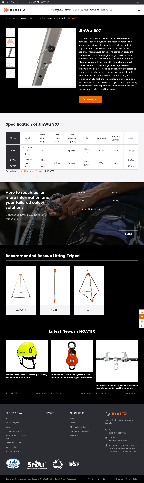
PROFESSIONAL (57, 9)
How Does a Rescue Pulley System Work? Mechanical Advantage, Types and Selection (72, 376)
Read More (42, 393)
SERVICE (84, 9)
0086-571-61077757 (40, 2)
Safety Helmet (12, 447)
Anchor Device (12, 451)
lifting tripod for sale (33, 171)
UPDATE (76, 9)
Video (72, 422)
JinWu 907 (71, 18)
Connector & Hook (14, 431)
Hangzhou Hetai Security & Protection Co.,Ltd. (37, 479)
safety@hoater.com (14, 2)
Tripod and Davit (36, 18)
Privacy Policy (132, 479)
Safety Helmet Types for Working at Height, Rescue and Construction (26, 376)
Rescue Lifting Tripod (55, 18)
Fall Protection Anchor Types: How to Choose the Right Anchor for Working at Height (117, 387)
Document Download (79, 431)
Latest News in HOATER (72, 331)
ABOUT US (94, 9)
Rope (8, 427)
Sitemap (120, 479)
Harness (9, 418)
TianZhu (54, 310)
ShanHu (89, 310)
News (72, 418)
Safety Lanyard (12, 422)
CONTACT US (106, 9)
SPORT (68, 9)
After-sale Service (78, 427)
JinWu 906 (21, 310)
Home (8, 18)
